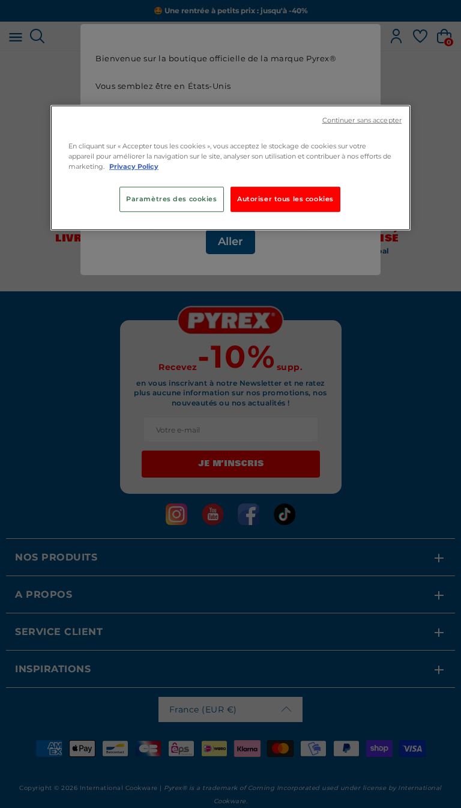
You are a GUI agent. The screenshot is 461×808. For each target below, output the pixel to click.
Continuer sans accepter (362, 120)
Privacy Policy (133, 166)
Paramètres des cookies (171, 199)
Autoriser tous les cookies (285, 199)
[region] (230, 168)
